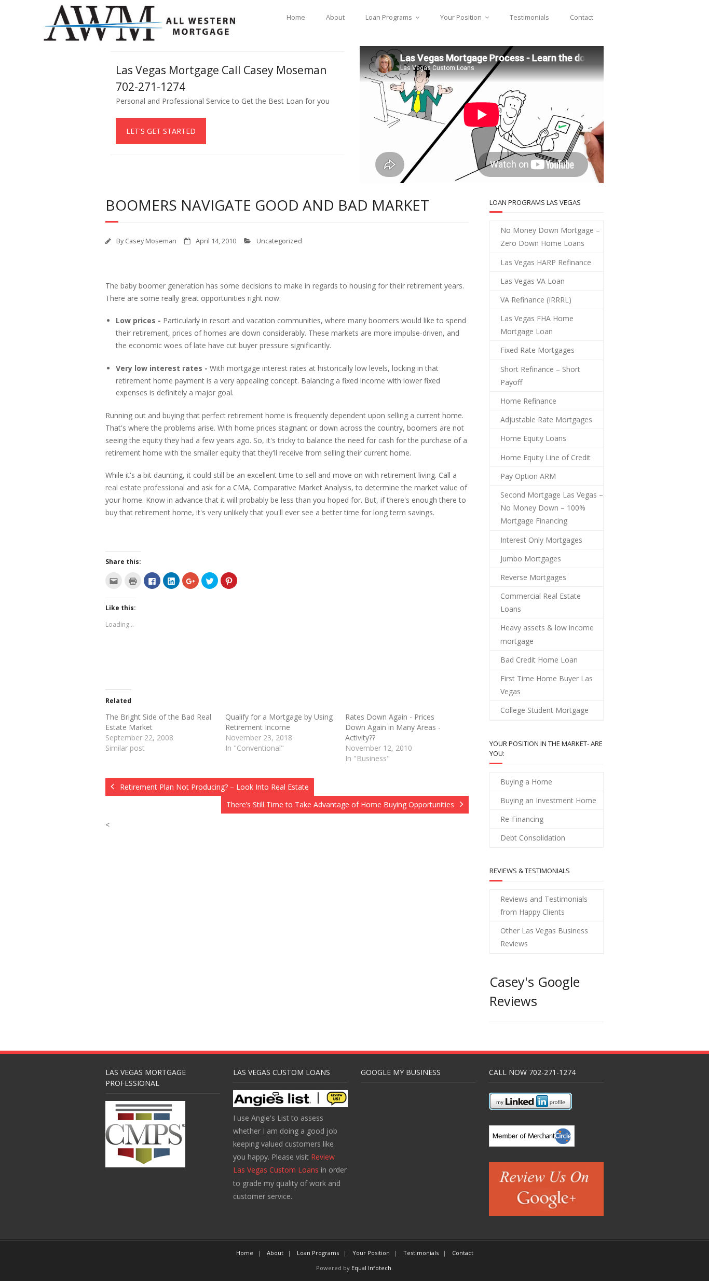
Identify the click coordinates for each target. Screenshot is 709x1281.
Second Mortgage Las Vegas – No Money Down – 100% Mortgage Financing (551, 508)
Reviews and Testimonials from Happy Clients (544, 905)
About (335, 17)
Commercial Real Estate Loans (540, 602)
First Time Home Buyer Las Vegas (546, 684)
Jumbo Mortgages (530, 558)
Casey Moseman (150, 241)
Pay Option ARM (528, 476)
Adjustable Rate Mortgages (546, 419)
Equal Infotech (371, 1268)
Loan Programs (388, 17)
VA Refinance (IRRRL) (535, 300)
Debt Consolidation (532, 838)
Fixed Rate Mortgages (537, 350)
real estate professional (145, 487)
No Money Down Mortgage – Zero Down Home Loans (550, 236)
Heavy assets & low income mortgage (547, 634)
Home (296, 17)
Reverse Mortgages (533, 577)
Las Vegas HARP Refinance (545, 262)
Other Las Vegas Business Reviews (544, 937)
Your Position (461, 17)
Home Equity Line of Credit (545, 457)
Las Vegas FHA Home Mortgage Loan (537, 324)
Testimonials (529, 17)
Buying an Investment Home (548, 800)
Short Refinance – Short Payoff (540, 375)
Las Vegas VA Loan (532, 281)
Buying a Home (526, 782)
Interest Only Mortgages (541, 540)
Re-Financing (521, 819)
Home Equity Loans (533, 438)
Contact (581, 17)
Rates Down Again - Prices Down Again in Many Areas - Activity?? (393, 727)
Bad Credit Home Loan (539, 660)
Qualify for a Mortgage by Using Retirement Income (279, 722)
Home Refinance (528, 401)
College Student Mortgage (544, 710)
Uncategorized (279, 241)
